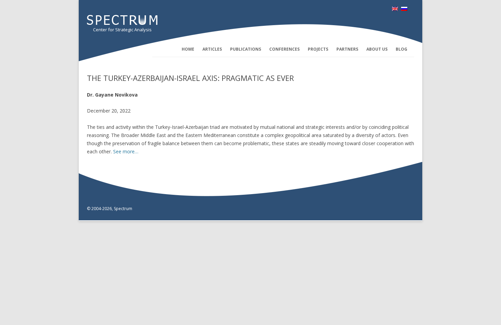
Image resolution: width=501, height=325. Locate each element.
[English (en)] (395, 9)
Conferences (284, 49)
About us (377, 49)
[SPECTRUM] (122, 23)
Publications (245, 49)
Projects (318, 49)
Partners (347, 49)
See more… (125, 151)
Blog (401, 49)
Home (188, 49)
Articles (212, 49)
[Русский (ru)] (404, 9)
